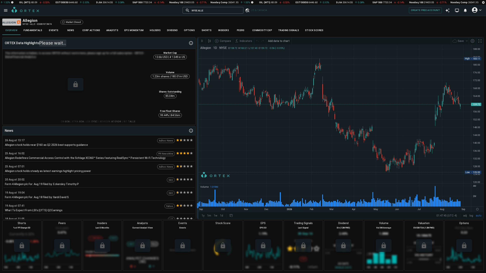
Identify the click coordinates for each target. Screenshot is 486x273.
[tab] (11, 30)
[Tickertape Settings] (483, 2)
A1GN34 (116, 121)
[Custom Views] (457, 10)
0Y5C (95, 121)
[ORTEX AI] (447, 10)
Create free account (425, 10)
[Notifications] (465, 10)
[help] (191, 43)
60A (67, 121)
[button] (247, 10)
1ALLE (132, 121)
